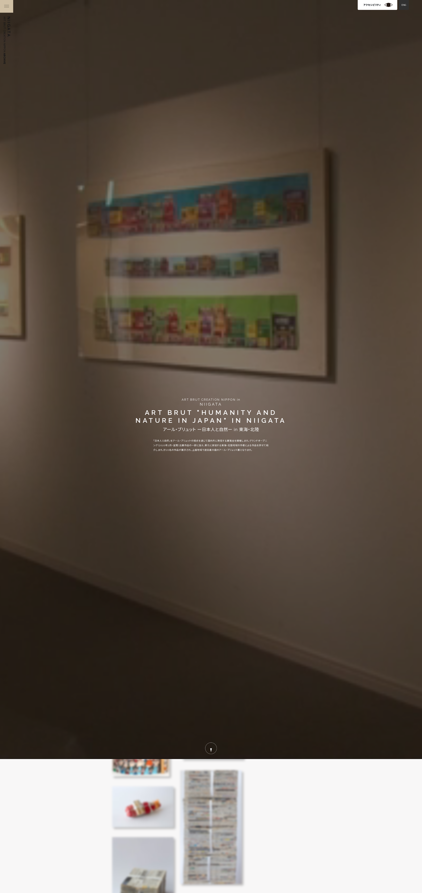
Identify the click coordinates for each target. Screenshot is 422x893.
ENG (404, 5)
